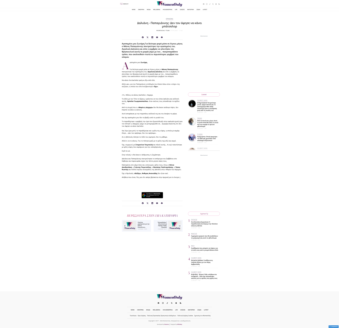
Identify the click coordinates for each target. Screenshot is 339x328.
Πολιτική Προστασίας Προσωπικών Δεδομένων (161, 315)
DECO (192, 245)
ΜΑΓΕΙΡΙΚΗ (190, 9)
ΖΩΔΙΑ (198, 9)
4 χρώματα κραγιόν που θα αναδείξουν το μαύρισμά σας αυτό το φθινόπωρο (204, 237)
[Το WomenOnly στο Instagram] (206, 4)
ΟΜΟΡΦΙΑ (141, 9)
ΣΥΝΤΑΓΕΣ (194, 219)
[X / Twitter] (147, 37)
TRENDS (199, 118)
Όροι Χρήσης (142, 315)
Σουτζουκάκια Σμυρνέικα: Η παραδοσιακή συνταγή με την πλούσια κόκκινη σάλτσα (204, 224)
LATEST (205, 9)
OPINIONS (169, 19)
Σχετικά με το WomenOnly (202, 315)
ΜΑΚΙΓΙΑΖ (194, 233)
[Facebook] (143, 37)
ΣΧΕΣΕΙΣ (182, 9)
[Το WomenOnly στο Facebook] (203, 4)
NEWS (133, 9)
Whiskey (179, 324)
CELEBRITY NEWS (202, 100)
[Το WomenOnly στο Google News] (215, 4)
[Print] (162, 37)
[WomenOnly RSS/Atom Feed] (218, 4)
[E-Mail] (157, 37)
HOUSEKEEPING (167, 9)
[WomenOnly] (169, 4)
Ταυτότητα (133, 315)
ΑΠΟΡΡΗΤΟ (334, 326)
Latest (203, 94)
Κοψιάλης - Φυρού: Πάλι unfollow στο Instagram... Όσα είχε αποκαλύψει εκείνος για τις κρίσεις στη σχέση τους (204, 276)
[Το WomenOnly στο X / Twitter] (212, 4)
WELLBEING (156, 9)
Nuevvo (166, 324)
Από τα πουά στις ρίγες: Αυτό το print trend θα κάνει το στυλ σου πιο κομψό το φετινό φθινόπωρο (207, 123)
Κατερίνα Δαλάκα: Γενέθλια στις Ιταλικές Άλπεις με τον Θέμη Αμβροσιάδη (202, 262)
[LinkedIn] (152, 37)
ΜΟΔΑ (149, 9)
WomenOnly (169, 297)
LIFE (176, 9)
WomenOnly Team (163, 30)
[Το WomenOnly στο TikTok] (209, 4)
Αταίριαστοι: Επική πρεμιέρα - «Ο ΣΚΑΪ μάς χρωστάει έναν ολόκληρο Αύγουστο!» (207, 138)
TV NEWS (200, 134)
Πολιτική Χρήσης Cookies (185, 315)
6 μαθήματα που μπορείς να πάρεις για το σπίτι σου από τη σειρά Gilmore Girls (204, 249)
